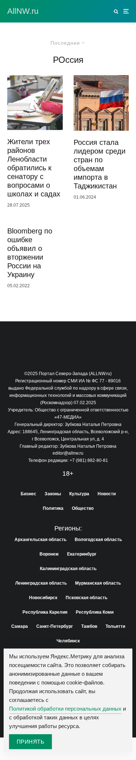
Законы (53, 493)
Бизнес (28, 493)
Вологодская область (98, 539)
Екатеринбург (81, 554)
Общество (83, 508)
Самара (19, 626)
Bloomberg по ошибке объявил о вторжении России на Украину (29, 253)
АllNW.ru (22, 11)
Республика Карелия (44, 612)
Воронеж (49, 554)
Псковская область (86, 597)
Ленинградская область (41, 583)
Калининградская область (68, 568)
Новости (107, 493)
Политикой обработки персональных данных (65, 709)
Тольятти (115, 626)
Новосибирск (43, 597)
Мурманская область (98, 583)
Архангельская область (40, 539)
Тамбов (89, 626)
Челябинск (68, 640)
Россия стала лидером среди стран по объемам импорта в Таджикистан (99, 164)
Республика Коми (95, 612)
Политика (53, 508)
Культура (79, 493)
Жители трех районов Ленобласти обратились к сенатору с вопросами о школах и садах (33, 168)
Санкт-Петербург (54, 626)
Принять (30, 742)
